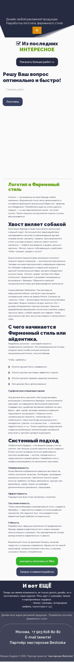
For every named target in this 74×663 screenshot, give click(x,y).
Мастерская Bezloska (19, 603)
